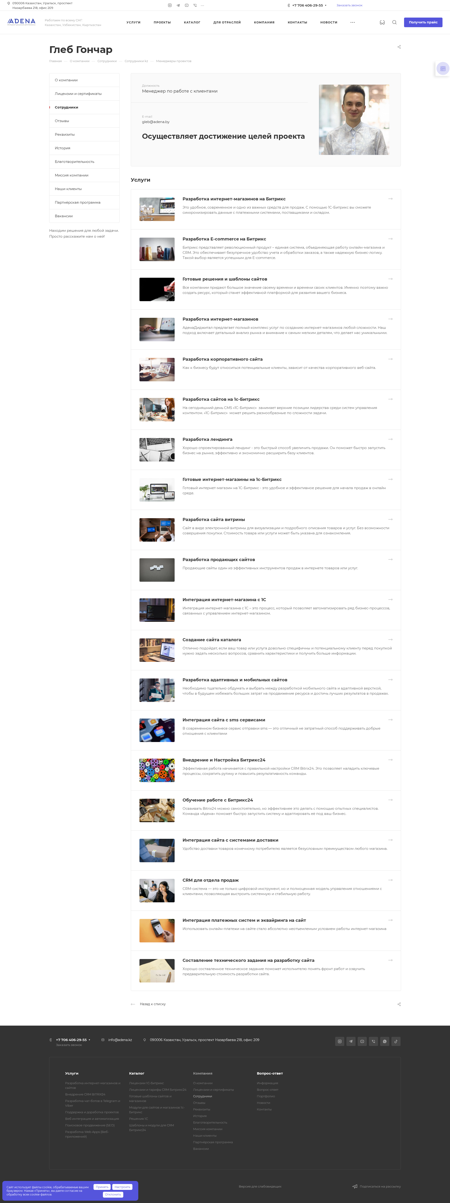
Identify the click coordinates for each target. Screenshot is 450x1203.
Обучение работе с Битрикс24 (218, 800)
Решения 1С (138, 1119)
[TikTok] (396, 1041)
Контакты (264, 1109)
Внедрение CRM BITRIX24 (85, 1094)
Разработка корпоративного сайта (223, 359)
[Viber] (195, 5)
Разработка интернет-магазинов (220, 319)
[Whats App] (384, 1041)
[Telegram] (178, 5)
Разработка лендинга (207, 439)
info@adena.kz (120, 1040)
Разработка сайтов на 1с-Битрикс (221, 399)
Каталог (136, 1073)
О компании (66, 80)
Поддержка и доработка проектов (92, 1112)
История (62, 148)
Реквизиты (65, 134)
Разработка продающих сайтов (219, 559)
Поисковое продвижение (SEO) (90, 1125)
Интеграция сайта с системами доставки (230, 840)
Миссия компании (71, 175)
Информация (267, 1083)
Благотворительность (74, 161)
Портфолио (266, 1096)
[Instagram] (169, 5)
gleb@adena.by (155, 122)
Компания (202, 1073)
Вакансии (64, 216)
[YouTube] (186, 5)
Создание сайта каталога (212, 639)
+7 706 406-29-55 (307, 5)
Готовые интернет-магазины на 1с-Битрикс (232, 479)
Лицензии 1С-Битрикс (146, 1083)
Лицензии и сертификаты (78, 93)
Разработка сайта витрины (214, 519)
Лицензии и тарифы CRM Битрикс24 (158, 1089)
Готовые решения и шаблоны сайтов (225, 279)
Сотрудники (66, 107)
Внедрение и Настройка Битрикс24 (224, 760)
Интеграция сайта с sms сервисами (224, 720)
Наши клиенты (68, 189)
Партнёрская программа (78, 202)
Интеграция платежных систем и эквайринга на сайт (244, 920)
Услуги (72, 1073)
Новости (263, 1103)
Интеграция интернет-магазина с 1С (224, 599)
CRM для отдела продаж (211, 880)
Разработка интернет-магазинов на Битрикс (234, 199)
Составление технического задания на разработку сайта (249, 960)
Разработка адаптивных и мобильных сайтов (235, 679)
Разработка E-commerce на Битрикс (224, 239)
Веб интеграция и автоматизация (92, 1119)
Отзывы (62, 121)
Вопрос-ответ (270, 1073)
